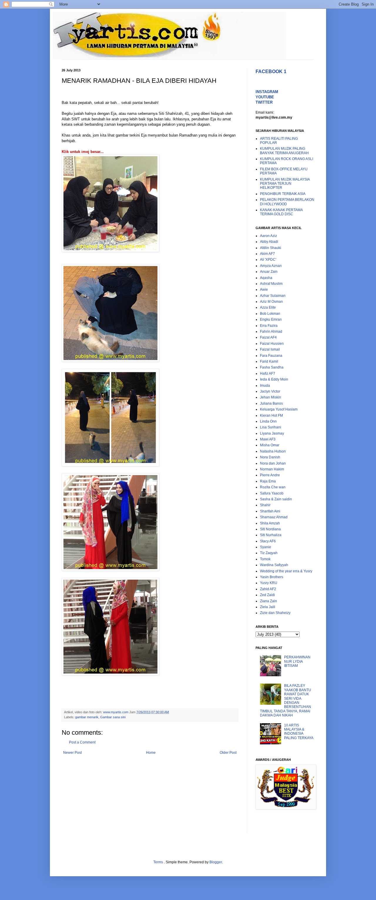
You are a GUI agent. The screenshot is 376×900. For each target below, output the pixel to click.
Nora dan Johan (273, 463)
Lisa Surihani (270, 427)
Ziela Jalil (267, 607)
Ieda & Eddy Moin (274, 379)
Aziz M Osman (271, 302)
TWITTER (264, 102)
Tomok (265, 559)
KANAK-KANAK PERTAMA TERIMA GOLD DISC (281, 212)
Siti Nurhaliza (270, 535)
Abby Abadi (269, 242)
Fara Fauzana (271, 356)
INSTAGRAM (267, 92)
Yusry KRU (268, 583)
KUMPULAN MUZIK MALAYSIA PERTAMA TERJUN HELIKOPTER (285, 183)
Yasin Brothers (271, 577)
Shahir (265, 505)
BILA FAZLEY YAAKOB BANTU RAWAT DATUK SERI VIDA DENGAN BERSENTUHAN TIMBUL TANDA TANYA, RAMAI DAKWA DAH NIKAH (285, 700)
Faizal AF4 (268, 337)
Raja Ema (268, 481)
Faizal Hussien (272, 344)
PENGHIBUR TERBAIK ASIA (283, 194)
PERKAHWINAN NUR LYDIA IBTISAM (297, 661)
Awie (264, 289)
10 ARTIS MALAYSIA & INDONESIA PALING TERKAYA (298, 731)
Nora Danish (270, 457)
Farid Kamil (269, 361)
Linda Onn (268, 421)
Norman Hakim (272, 469)
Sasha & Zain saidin (276, 499)
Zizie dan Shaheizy (275, 613)
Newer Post (72, 753)
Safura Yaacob (271, 493)
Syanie (265, 547)
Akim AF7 (267, 254)
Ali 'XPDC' (268, 260)
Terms (158, 862)
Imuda (265, 385)
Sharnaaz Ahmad (274, 517)
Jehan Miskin (270, 397)
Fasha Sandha (271, 367)
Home (151, 753)
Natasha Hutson (273, 451)
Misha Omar (269, 445)
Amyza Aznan (271, 266)
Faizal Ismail (270, 349)
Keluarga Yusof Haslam (279, 409)
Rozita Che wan (273, 487)
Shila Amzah (270, 523)
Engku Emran (271, 319)
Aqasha (266, 278)
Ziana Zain (268, 601)
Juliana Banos (271, 403)
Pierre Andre (270, 475)
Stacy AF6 (268, 541)
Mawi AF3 (268, 439)
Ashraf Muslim (271, 284)
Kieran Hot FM (271, 415)
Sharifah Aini (270, 511)
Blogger (215, 862)
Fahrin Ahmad (271, 331)
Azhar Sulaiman (273, 296)
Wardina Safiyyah (274, 565)
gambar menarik (86, 717)
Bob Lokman (270, 314)
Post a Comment (82, 742)
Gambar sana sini (112, 717)
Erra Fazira (269, 326)
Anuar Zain (269, 272)
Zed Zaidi (267, 595)
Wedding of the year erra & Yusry (286, 571)
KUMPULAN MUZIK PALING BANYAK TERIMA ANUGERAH (284, 151)
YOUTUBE (265, 97)
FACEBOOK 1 (271, 71)
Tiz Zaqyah (269, 553)
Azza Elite (268, 307)
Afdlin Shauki (270, 248)
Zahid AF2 (268, 589)
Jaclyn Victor (270, 391)
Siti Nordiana (270, 529)
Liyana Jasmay (272, 433)
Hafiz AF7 (267, 373)
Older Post (228, 753)
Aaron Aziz (268, 236)
